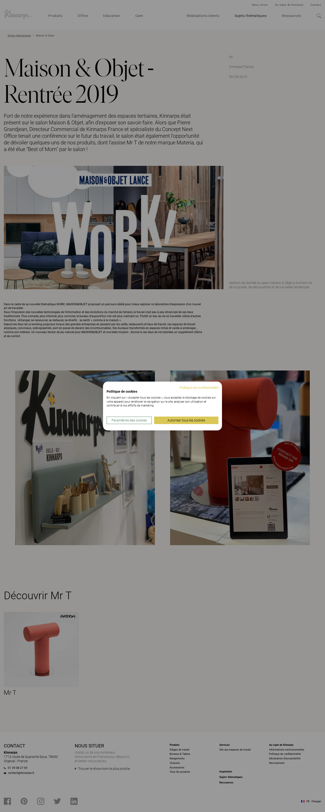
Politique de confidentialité (199, 388)
